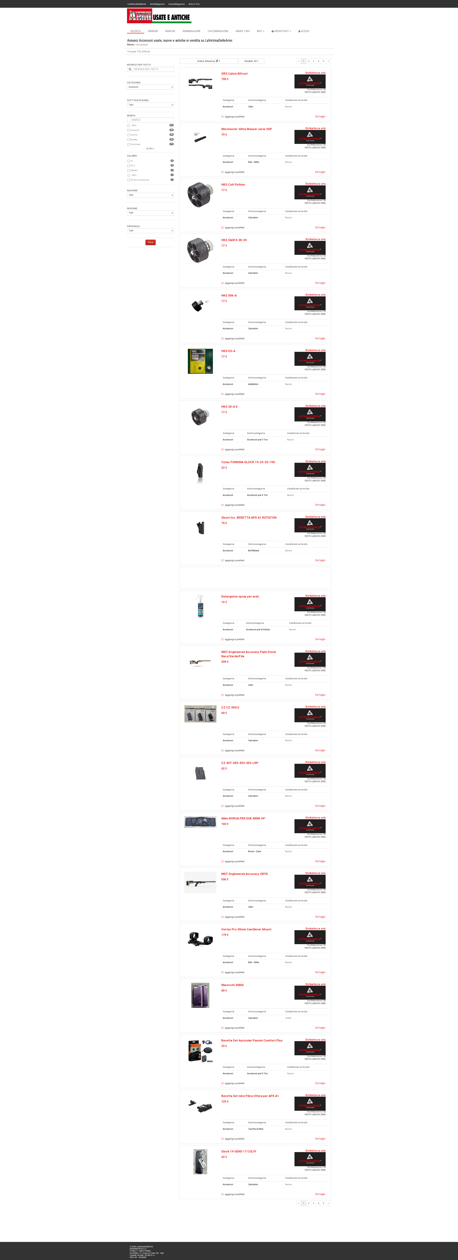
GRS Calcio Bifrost (234, 73)
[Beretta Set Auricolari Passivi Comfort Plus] (200, 1050)
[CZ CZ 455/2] (200, 713)
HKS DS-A (228, 351)
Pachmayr (135, 144)
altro (150, 148)
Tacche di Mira (255, 1129)
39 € (224, 1046)
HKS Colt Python (233, 184)
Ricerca (136, 31)
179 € (224, 935)
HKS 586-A (229, 295)
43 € (224, 1157)
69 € (224, 713)
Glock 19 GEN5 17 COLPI (238, 1151)
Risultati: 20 (251, 61)
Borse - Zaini (254, 851)
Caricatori (253, 217)
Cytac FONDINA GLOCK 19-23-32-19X (248, 462)
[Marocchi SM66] (200, 995)
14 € (224, 602)
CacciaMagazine (176, 4)
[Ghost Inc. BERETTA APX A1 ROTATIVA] (200, 527)
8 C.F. (132, 165)
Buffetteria (253, 550)
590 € (224, 879)
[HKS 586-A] (200, 305)
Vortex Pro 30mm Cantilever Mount (246, 929)
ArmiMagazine (157, 4)
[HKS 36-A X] (200, 416)
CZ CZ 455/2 (230, 707)
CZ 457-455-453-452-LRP (239, 763)
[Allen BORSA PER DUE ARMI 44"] (200, 821)
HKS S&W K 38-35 (234, 240)
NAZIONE (132, 190)
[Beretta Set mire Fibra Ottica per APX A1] (200, 1106)
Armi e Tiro (194, 4)
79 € (224, 134)
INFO (260, 31)
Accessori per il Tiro (257, 439)
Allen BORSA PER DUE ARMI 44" (243, 818)
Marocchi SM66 (232, 985)
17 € (224, 190)
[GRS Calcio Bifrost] (200, 83)
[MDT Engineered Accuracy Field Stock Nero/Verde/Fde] (200, 662)
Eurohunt (134, 130)
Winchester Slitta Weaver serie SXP (246, 129)
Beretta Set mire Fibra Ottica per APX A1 (250, 1096)
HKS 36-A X (229, 406)
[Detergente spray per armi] (200, 606)
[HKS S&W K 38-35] (200, 250)
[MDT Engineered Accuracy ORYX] (200, 882)
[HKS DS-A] (200, 361)
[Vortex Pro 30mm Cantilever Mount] (200, 939)
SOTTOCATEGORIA (138, 100)
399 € (224, 662)
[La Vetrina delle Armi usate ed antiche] (159, 15)
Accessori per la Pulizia (258, 629)
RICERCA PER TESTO (139, 64)
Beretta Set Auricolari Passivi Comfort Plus (251, 1040)
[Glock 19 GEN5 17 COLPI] (200, 1161)
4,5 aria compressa (139, 180)
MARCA (131, 115)
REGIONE (132, 208)
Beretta (133, 140)
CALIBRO (132, 155)
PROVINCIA (133, 226)
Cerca (150, 242)
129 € (224, 1101)
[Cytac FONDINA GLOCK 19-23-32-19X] (200, 472)
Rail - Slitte (253, 162)
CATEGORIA (133, 82)
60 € (224, 990)
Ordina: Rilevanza (206, 61)
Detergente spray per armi (240, 596)
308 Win (134, 170)
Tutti (131, 105)
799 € (224, 79)
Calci (250, 106)
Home (130, 44)
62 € (224, 768)
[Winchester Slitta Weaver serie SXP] (200, 139)
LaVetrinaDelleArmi (137, 4)
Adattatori (253, 384)
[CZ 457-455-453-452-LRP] (200, 773)
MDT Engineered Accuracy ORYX (244, 874)
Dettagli (320, 116)
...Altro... (134, 125)
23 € (224, 467)
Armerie (153, 31)
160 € (224, 824)
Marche (170, 31)
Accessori (133, 87)
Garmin (134, 135)
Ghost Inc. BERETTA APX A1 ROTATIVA (249, 517)
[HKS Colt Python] (200, 194)
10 (131, 161)
